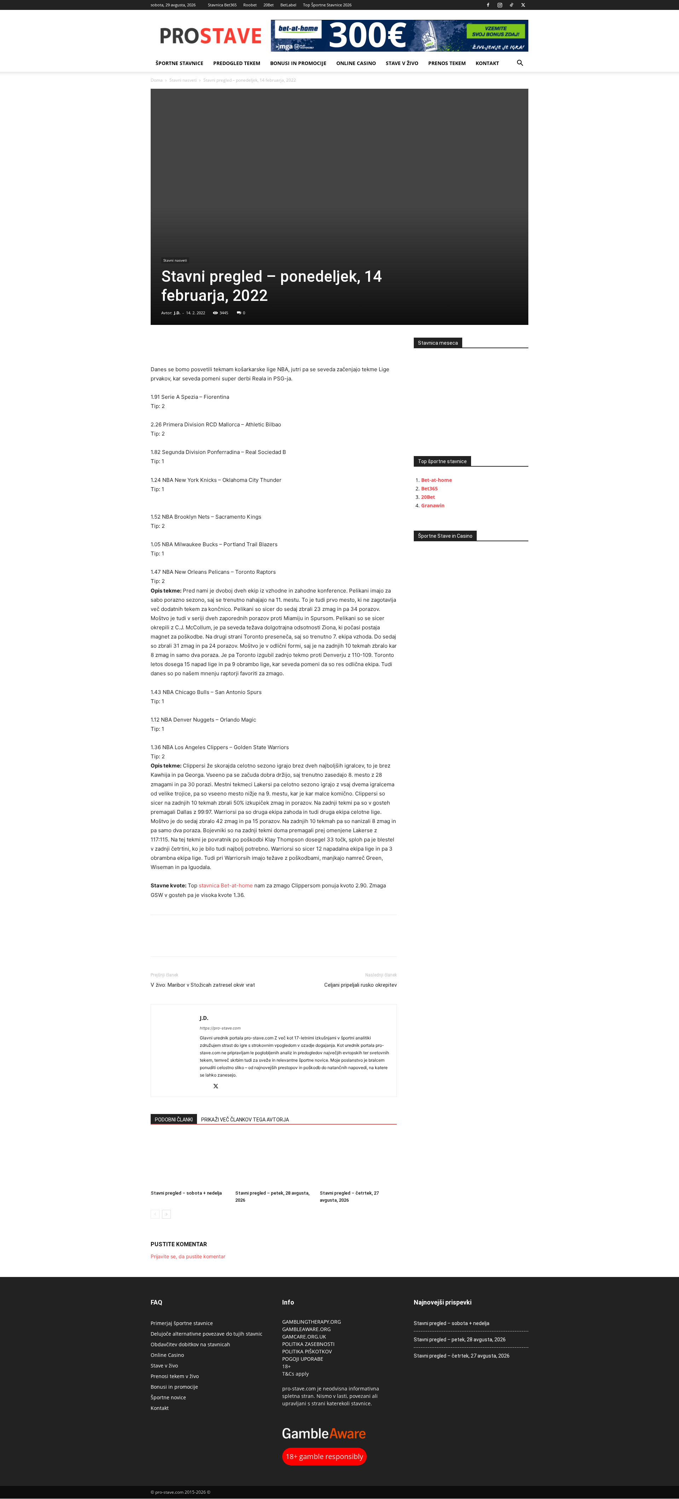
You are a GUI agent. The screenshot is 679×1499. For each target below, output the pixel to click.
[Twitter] (523, 5)
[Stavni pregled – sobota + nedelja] (189, 1160)
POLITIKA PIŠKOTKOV (307, 1351)
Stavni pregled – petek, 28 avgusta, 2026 (460, 1339)
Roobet (250, 4)
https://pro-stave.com (220, 1028)
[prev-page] (155, 1214)
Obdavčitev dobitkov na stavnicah (190, 1344)
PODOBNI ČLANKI (174, 1119)
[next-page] (166, 1214)
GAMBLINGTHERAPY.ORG (311, 1321)
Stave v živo (402, 63)
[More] (206, 345)
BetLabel (288, 4)
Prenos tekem (447, 63)
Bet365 (429, 488)
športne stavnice (179, 63)
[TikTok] (511, 5)
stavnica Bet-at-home (226, 885)
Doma (157, 80)
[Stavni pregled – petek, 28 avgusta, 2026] (273, 1160)
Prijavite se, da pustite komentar (188, 1256)
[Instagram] (499, 5)
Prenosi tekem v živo (175, 1376)
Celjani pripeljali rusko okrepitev (360, 985)
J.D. (177, 312)
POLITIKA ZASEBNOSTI (308, 1344)
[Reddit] (205, 1087)
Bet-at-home (436, 480)
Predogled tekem (236, 63)
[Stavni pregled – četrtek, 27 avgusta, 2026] (358, 1160)
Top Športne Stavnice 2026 (327, 4)
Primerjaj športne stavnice (182, 1323)
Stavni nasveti (183, 80)
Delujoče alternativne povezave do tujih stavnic (206, 1333)
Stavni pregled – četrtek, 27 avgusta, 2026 (462, 1356)
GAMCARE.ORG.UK (304, 1336)
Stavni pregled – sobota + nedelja (186, 1193)
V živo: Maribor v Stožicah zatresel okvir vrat (203, 985)
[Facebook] (488, 5)
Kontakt (487, 63)
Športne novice (168, 1397)
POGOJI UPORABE (302, 1358)
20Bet (268, 4)
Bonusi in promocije (298, 63)
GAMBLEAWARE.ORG (307, 1329)
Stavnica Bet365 (222, 4)
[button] (519, 63)
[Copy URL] (190, 345)
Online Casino (356, 63)
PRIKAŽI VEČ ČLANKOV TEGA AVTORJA (245, 1119)
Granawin (433, 505)
